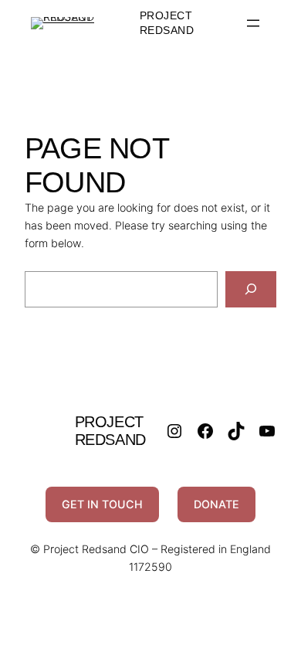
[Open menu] (253, 23)
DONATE (216, 504)
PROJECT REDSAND (110, 430)
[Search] (250, 289)
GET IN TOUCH (102, 504)
